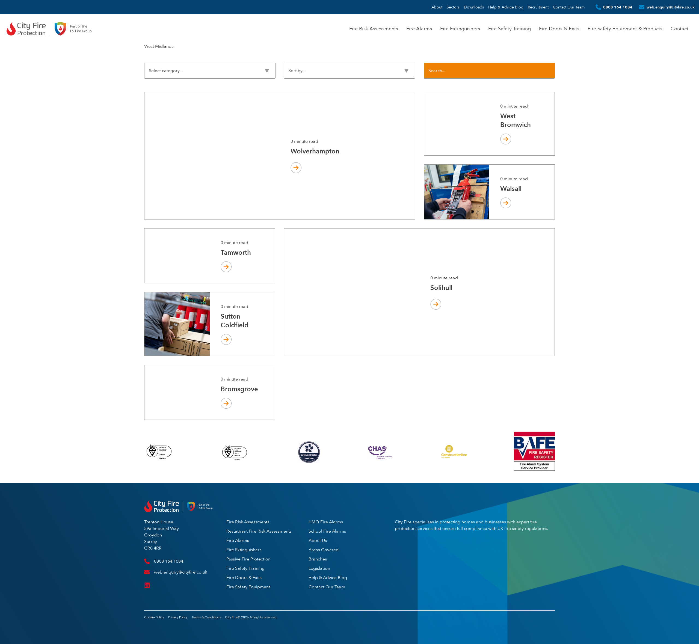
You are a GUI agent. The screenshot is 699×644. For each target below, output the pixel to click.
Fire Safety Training (509, 28)
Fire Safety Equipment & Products (625, 28)
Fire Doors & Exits (559, 28)
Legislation (319, 568)
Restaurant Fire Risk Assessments (259, 531)
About (436, 7)
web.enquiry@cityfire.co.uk (671, 7)
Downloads (474, 7)
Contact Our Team (569, 7)
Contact (679, 28)
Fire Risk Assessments (373, 28)
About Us (318, 540)
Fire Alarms (419, 28)
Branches (318, 559)
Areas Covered (324, 549)
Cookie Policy (154, 617)
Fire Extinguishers (460, 28)
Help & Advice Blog (505, 7)
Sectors (453, 7)
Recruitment (538, 7)
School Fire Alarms (327, 531)
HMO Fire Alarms (326, 521)
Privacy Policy (178, 617)
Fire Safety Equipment (248, 586)
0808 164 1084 (617, 7)
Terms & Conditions (206, 617)
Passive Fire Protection (248, 559)
